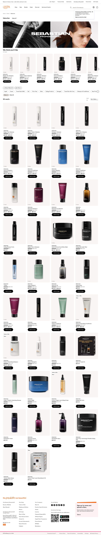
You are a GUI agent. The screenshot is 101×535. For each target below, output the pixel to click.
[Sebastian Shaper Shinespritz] (38, 349)
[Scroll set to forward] (98, 91)
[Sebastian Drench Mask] (38, 387)
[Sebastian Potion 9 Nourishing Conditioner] (86, 311)
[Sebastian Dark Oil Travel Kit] (86, 348)
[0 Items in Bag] (97, 7)
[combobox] (94, 99)
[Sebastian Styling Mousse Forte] (14, 234)
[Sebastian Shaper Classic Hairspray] (28, 67)
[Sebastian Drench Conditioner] (86, 157)
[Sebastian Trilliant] (14, 272)
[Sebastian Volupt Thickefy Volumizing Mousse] (14, 387)
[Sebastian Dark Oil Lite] (62, 272)
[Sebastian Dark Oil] (86, 196)
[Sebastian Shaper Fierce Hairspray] (38, 234)
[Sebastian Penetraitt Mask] (14, 311)
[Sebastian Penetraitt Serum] (38, 426)
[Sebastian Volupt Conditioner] (62, 311)
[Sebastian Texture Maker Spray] (14, 465)
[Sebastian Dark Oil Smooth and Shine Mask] (62, 234)
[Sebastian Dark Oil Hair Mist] (38, 311)
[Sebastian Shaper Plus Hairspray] (11, 67)
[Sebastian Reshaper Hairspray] (45, 67)
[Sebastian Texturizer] (62, 349)
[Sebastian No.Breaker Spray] (62, 425)
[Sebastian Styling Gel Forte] (86, 387)
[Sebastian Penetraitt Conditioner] (62, 196)
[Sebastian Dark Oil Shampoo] (62, 67)
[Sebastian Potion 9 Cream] (14, 196)
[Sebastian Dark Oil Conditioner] (79, 67)
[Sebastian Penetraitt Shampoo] (38, 196)
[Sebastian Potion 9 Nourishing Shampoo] (14, 349)
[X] (92, 11)
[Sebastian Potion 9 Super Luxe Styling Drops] (62, 387)
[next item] (98, 69)
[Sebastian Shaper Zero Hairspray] (86, 119)
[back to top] (96, 530)
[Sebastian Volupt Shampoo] (38, 272)
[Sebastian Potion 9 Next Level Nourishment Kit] (38, 465)
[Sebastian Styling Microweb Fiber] (86, 234)
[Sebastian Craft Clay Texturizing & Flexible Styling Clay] (86, 426)
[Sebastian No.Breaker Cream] (14, 425)
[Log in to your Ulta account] (93, 7)
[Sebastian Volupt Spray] (86, 272)
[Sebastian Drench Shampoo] (62, 157)
